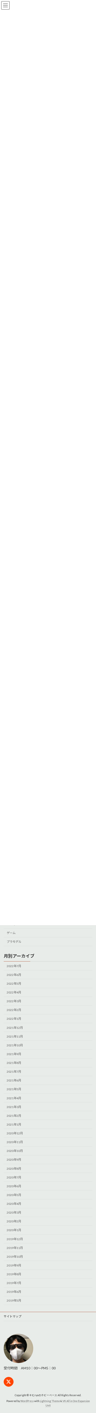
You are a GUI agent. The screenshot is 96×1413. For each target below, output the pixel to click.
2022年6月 (14, 975)
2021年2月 (14, 1116)
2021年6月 (14, 1080)
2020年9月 (14, 1159)
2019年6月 (14, 1292)
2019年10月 (15, 1256)
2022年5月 (14, 983)
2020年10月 (15, 1151)
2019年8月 (14, 1274)
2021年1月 (14, 1124)
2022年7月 (14, 966)
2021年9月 (14, 1054)
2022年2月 (14, 1010)
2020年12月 (15, 1133)
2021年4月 (14, 1098)
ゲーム (11, 933)
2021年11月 (15, 1036)
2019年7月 (14, 1283)
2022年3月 (14, 1001)
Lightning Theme (50, 1401)
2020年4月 (14, 1204)
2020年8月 (14, 1168)
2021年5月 (14, 1089)
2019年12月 (15, 1239)
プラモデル (14, 941)
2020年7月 (14, 1177)
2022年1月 (14, 1018)
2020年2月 (14, 1221)
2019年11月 (15, 1248)
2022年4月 (14, 992)
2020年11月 (15, 1142)
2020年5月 (14, 1195)
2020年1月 (14, 1230)
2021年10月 (15, 1045)
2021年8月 (14, 1063)
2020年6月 (14, 1186)
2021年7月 (14, 1071)
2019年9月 (14, 1265)
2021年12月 (15, 1028)
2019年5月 (14, 1300)
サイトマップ (12, 1316)
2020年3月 (14, 1212)
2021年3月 (14, 1107)
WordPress (27, 1401)
